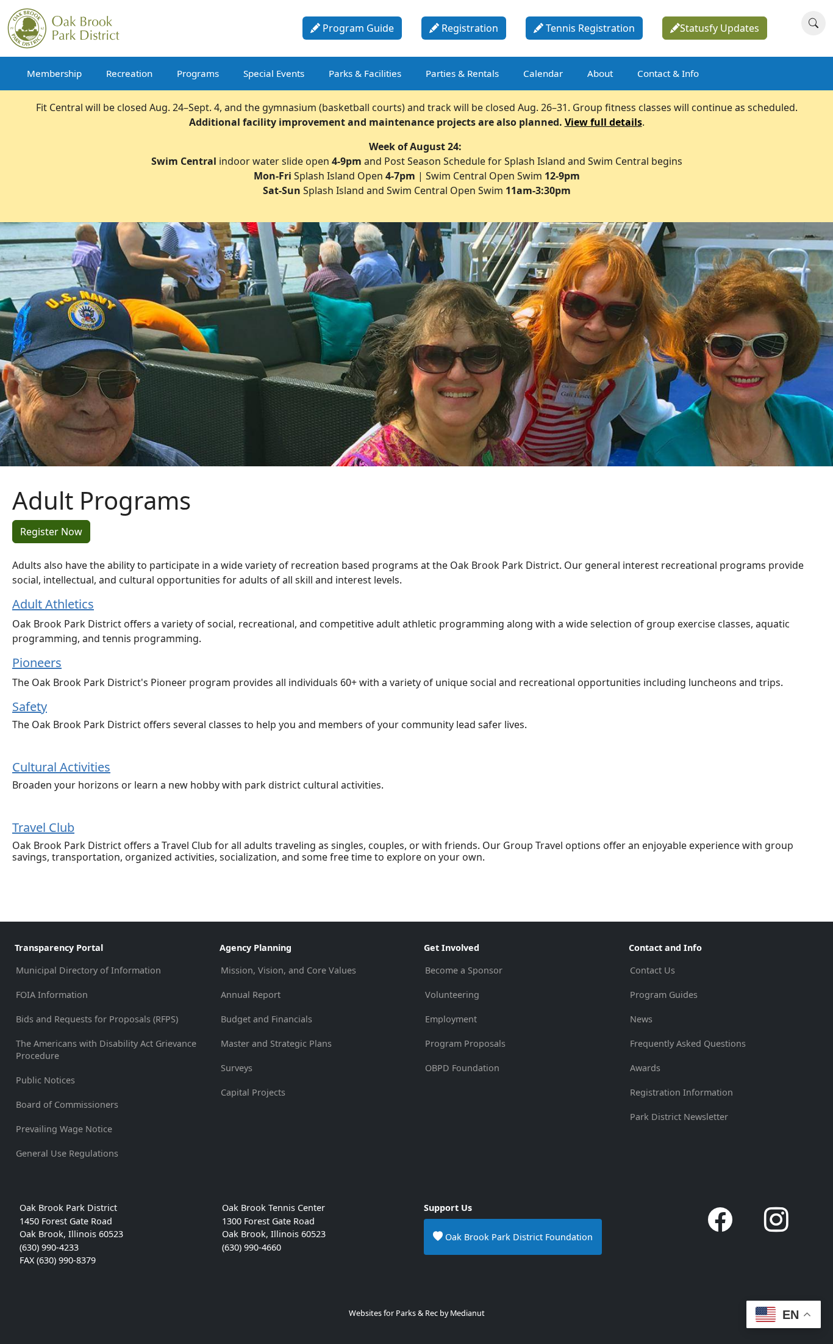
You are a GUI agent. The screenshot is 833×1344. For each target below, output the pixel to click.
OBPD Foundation (462, 1068)
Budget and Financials (266, 1019)
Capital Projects (253, 1092)
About (600, 73)
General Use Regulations (67, 1153)
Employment (451, 1019)
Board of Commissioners (67, 1104)
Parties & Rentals (462, 73)
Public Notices (45, 1080)
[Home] (68, 28)
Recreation (129, 73)
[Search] (813, 23)
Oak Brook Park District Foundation (518, 1237)
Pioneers (37, 662)
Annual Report (251, 994)
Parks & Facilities (365, 73)
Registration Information (681, 1092)
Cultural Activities (61, 767)
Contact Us (652, 970)
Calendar (543, 73)
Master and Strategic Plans (276, 1043)
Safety (29, 706)
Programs (198, 73)
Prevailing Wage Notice (64, 1129)
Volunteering (452, 994)
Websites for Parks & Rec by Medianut (417, 1313)
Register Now (51, 531)
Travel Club (43, 827)
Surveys (236, 1068)
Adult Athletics (53, 604)
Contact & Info (668, 73)
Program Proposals (465, 1043)
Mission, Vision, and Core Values (288, 970)
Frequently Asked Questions (688, 1043)
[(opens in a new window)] (720, 1225)
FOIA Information (52, 994)
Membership (54, 73)
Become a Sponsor (463, 970)
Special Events (273, 73)
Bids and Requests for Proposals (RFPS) (97, 1019)
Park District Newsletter (679, 1116)
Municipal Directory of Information (88, 970)
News (641, 1019)
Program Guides (664, 994)
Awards (645, 1068)
